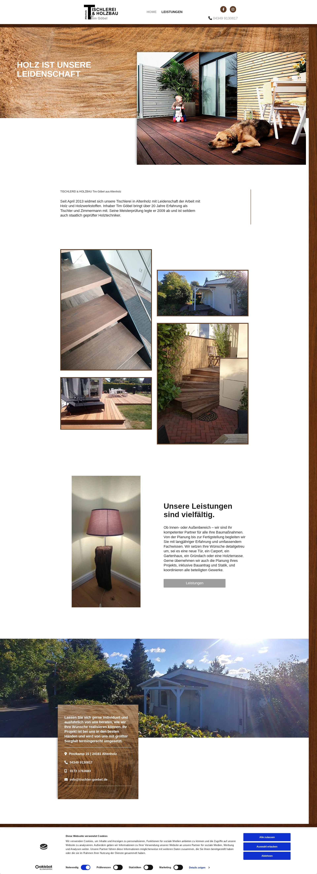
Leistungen (171, 12)
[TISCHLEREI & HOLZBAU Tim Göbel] (106, 12)
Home (152, 12)
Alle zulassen (267, 837)
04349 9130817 (225, 18)
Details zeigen (197, 867)
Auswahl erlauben (267, 846)
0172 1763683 (80, 771)
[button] (195, 583)
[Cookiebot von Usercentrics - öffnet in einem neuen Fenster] (43, 867)
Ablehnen (267, 855)
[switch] (118, 867)
